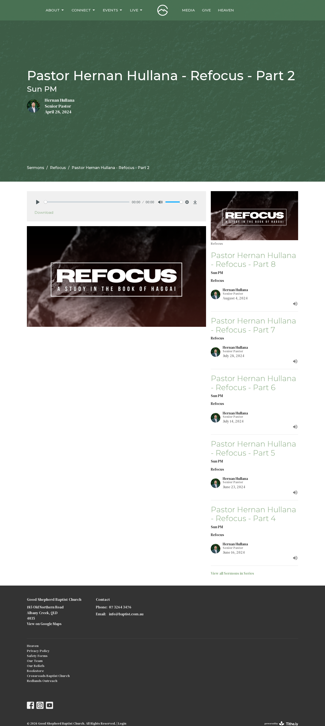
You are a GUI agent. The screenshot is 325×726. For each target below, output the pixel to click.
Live (134, 10)
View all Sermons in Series (232, 573)
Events (110, 10)
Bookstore (35, 670)
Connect (81, 10)
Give (206, 10)
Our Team (35, 660)
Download (43, 212)
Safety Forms (37, 655)
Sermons (35, 167)
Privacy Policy (38, 650)
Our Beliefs (35, 665)
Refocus (58, 167)
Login (122, 723)
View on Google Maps (44, 623)
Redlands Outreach (42, 680)
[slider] (86, 202)
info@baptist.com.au (126, 614)
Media (188, 10)
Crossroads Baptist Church (48, 675)
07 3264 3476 (120, 607)
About (53, 10)
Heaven (226, 10)
